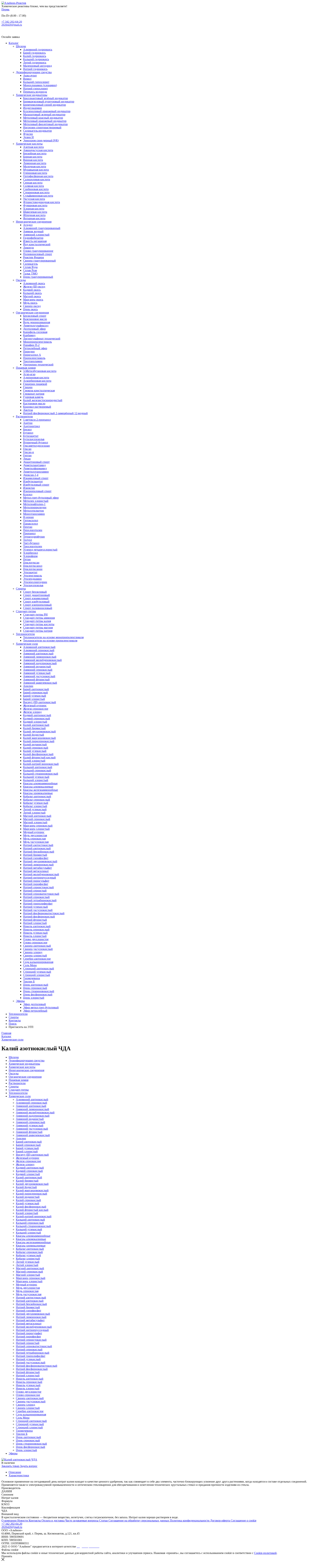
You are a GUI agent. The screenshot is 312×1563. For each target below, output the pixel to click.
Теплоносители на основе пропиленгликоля (50, 640)
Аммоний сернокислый (37, 669)
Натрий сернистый (35, 890)
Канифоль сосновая (35, 332)
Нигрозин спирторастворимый (42, 127)
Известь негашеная (35, 241)
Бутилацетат (30, 435)
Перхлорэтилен (32, 530)
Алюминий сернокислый (38, 650)
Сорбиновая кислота (36, 189)
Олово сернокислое (35, 942)
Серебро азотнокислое (37, 958)
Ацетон (27, 422)
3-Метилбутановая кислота (39, 371)
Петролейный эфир (35, 348)
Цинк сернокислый (35, 988)
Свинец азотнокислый (37, 945)
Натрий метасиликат (36, 871)
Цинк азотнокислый (35, 984)
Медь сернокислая (34, 838)
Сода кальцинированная (38, 962)
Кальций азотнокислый (37, 767)
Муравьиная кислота (36, 169)
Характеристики (19, 1475)
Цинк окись (30, 309)
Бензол (27, 429)
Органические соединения (32, 312)
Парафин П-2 (31, 345)
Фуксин (28, 133)
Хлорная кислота (33, 208)
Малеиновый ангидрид (37, 65)
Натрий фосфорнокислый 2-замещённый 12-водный (55, 413)
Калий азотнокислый (36, 724)
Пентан (27, 526)
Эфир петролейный (35, 1010)
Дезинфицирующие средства (34, 72)
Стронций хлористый (36, 975)
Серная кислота (32, 182)
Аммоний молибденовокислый (42, 660)
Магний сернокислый (36, 819)
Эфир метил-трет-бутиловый (41, 1007)
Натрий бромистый (35, 854)
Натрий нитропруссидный (39, 877)
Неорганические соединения (33, 221)
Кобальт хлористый (35, 806)
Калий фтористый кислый (39, 757)
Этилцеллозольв (33, 585)
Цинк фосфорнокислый (37, 994)
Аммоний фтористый (36, 679)
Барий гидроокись (34, 52)
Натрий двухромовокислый (40, 861)
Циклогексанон (32, 569)
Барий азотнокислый (36, 689)
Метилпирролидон (34, 507)
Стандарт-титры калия (37, 621)
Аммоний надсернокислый (40, 663)
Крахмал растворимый (37, 406)
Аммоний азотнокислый (38, 653)
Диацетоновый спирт (36, 461)
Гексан (27, 448)
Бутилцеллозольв (33, 439)
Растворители (24, 416)
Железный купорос (35, 705)
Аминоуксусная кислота (38, 150)
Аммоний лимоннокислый (39, 656)
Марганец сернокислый (38, 825)
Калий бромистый (34, 728)
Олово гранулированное (38, 250)
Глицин (27, 387)
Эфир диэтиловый (34, 1004)
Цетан (27, 559)
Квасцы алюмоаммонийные (40, 783)
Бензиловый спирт (34, 315)
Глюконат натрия (33, 393)
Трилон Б (29, 981)
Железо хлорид (32, 711)
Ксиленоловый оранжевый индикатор (46, 111)
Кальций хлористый (35, 780)
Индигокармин (32, 108)
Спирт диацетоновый (36, 595)
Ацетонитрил (31, 426)
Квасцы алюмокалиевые (38, 786)
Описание (15, 1472)
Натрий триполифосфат (38, 903)
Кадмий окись (32, 289)
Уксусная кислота (34, 198)
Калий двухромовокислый (39, 731)
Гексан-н (28, 452)
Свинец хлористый (35, 955)
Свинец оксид (32, 306)
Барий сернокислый (35, 692)
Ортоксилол (30, 520)
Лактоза (28, 409)
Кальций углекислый (36, 776)
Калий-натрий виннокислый (41, 763)
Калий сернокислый (35, 747)
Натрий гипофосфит (35, 858)
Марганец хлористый (36, 828)
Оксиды (21, 280)
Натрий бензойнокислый (38, 851)
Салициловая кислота (36, 179)
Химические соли (27, 643)
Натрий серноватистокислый (41, 893)
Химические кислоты (29, 143)
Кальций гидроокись (36, 59)
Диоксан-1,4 (30, 474)
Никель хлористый (35, 936)
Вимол (27, 78)
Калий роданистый (35, 744)
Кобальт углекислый (35, 802)
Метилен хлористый (35, 500)
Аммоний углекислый (37, 673)
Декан (27, 458)
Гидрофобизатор (33, 237)
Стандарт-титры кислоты (38, 624)
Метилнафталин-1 (34, 504)
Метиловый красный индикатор (43, 117)
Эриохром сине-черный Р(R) (41, 140)
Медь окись (30, 302)
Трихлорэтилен (32, 546)
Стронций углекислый (37, 971)
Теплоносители (25, 634)
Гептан (27, 455)
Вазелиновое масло (35, 319)
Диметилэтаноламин (36, 471)
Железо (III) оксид (34, 286)
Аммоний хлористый (36, 234)
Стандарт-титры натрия (37, 630)
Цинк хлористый (33, 997)
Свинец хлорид (32, 952)
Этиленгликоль (32, 575)
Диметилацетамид (34, 465)
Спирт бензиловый (35, 591)
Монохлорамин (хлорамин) (40, 85)
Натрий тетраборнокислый (40, 900)
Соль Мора (30, 965)
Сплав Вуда (30, 267)
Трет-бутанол (31, 543)
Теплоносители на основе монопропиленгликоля (53, 637)
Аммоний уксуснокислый (39, 676)
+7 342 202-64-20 (11, 21)
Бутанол (28, 432)
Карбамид (29, 335)
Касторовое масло (34, 403)
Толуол (27, 539)
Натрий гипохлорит (35, 88)
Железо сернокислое (35, 708)
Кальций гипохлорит (36, 82)
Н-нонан (28, 517)
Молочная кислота (34, 166)
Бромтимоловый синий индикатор (44, 104)
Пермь (5, 9)
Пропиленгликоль (34, 358)
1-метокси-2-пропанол (37, 419)
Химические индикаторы (31, 95)
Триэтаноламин (32, 361)
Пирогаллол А (32, 354)
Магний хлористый (35, 822)
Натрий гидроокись (35, 69)
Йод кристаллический (36, 244)
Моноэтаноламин (34, 513)
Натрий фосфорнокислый (39, 916)
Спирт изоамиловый (36, 598)
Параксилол (30, 523)
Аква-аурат (30, 75)
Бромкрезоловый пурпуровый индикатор (48, 101)
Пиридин (29, 351)
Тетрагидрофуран (34, 536)
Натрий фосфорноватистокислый (43, 913)
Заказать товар (10, 1466)
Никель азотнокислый (37, 926)
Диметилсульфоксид (35, 325)
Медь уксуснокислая (36, 841)
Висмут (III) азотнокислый (39, 702)
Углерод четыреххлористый (40, 549)
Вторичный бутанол (35, 442)
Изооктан (29, 487)
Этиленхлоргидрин (35, 582)
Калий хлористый (34, 760)
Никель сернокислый (36, 929)
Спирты (21, 588)
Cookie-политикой (265, 1553)
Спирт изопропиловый (37, 604)
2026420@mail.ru (11, 24)
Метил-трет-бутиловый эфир (41, 497)
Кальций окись (32, 293)
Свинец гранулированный (39, 260)
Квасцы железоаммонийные (40, 789)
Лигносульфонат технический (41, 338)
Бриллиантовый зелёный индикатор (45, 98)
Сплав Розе (30, 270)
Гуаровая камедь (33, 397)
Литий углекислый (35, 809)
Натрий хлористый (35, 923)
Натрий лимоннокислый (38, 864)
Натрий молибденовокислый (41, 874)
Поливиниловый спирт (37, 254)
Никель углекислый (35, 932)
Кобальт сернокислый (36, 799)
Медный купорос (33, 832)
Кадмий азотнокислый (37, 715)
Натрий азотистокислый (38, 845)
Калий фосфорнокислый (38, 754)
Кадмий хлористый (35, 721)
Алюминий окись (34, 283)
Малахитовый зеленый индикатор (44, 114)
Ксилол (27, 494)
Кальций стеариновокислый (40, 773)
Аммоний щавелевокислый (40, 682)
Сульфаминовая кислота (38, 195)
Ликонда (28, 247)
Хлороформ (30, 556)
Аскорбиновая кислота (37, 380)
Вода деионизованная (36, 322)
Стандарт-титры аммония (39, 617)
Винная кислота (33, 159)
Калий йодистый (33, 734)
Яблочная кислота (34, 215)
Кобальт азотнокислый (37, 796)
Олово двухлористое (36, 939)
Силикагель (30, 263)
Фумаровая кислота (35, 205)
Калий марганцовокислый (39, 737)
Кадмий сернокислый (36, 718)
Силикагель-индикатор (37, 130)
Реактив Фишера (33, 257)
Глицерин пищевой (35, 384)
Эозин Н (28, 137)
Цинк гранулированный (38, 276)
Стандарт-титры (26, 611)
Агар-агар (29, 374)
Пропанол (29, 533)
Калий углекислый (34, 750)
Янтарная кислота (34, 218)
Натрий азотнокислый (37, 848)
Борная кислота (32, 156)
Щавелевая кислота (35, 211)
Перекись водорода (35, 91)
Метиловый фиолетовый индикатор (45, 124)
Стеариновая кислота (36, 192)
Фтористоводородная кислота (41, 202)
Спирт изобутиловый (36, 601)
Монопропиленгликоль (37, 341)
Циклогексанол (32, 565)
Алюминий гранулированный (41, 228)
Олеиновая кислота (35, 172)
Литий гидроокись (34, 62)
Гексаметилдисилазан (36, 445)
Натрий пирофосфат (35, 884)
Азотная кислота (33, 146)
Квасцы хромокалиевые (38, 793)
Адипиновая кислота (36, 377)
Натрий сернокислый (36, 897)
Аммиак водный (33, 231)
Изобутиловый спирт (36, 484)
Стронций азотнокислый (38, 968)
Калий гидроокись (34, 56)
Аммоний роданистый (37, 666)
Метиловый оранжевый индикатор (44, 120)
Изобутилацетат (33, 481)
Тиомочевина (31, 978)
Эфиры (20, 1000)
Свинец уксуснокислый (38, 949)
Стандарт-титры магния (38, 627)
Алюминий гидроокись (37, 49)
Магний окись (32, 296)
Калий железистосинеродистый (42, 400)
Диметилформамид (35, 468)
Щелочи (21, 46)
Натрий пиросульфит (36, 880)
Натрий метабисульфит (37, 867)
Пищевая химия (26, 367)
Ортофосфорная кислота (38, 176)
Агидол (27, 224)
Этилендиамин (32, 578)
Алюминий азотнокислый (39, 647)
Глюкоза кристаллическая (39, 390)
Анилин (28, 686)
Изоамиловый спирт (35, 478)
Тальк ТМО (30, 273)
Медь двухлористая (35, 835)
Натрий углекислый (35, 906)
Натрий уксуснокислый (38, 910)
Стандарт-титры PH (35, 614)
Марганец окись (33, 299)
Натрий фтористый (35, 919)
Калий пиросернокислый (38, 741)
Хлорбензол (30, 552)
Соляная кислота (33, 185)
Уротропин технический (38, 364)
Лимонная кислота (34, 163)
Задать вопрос (28, 1466)
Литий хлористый (34, 812)
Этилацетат (30, 572)
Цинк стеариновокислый (38, 991)
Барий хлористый (34, 698)
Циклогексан (31, 562)
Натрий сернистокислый (38, 887)
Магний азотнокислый (37, 815)
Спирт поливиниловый (37, 608)
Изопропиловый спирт (37, 491)
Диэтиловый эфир (34, 328)
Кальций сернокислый (37, 770)
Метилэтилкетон (33, 510)
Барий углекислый (34, 695)
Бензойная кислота (34, 153)
